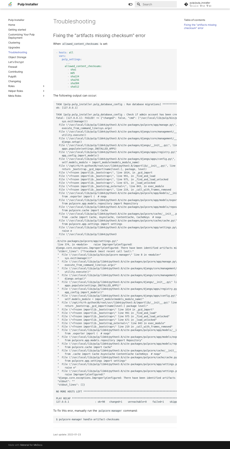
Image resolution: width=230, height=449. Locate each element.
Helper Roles (15, 90)
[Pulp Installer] (10, 4)
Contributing (15, 71)
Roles (11, 86)
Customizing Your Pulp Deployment (21, 36)
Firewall (12, 66)
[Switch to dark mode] (130, 4)
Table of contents (194, 19)
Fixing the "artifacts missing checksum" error (200, 26)
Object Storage (17, 57)
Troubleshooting (17, 52)
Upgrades (14, 47)
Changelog (14, 81)
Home (11, 24)
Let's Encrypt (16, 61)
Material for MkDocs (31, 445)
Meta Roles (14, 95)
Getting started (17, 29)
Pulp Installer (16, 19)
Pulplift (12, 76)
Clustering (14, 42)
